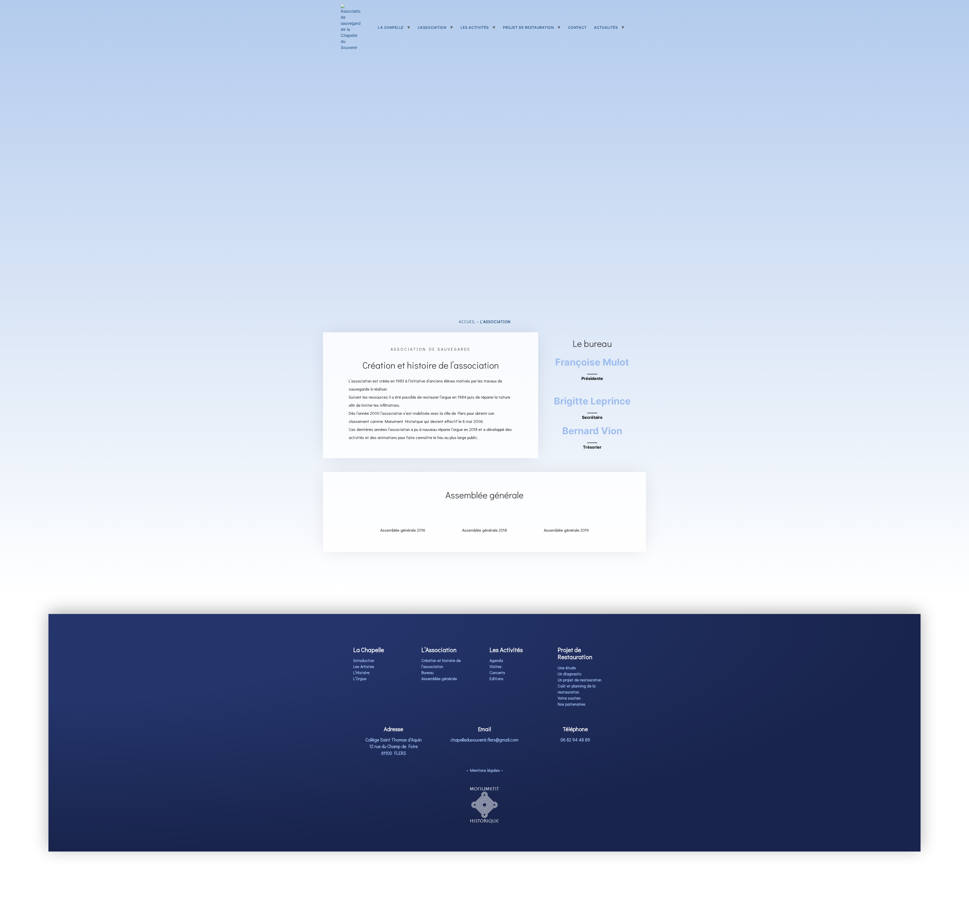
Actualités (606, 27)
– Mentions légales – (484, 770)
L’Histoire (361, 672)
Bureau (427, 672)
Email (484, 729)
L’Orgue (359, 678)
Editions (496, 678)
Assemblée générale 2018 (484, 530)
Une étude (567, 667)
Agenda (496, 660)
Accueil (467, 321)
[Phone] (592, 385)
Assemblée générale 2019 (566, 530)
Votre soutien (569, 698)
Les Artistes (363, 666)
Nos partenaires (571, 704)
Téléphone (575, 729)
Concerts (497, 672)
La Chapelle (390, 27)
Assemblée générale (439, 678)
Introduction (363, 660)
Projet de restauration (528, 27)
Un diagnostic (570, 673)
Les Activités (475, 27)
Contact (577, 27)
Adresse (393, 729)
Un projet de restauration (579, 679)
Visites (496, 666)
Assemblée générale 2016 (402, 530)
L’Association (432, 27)
